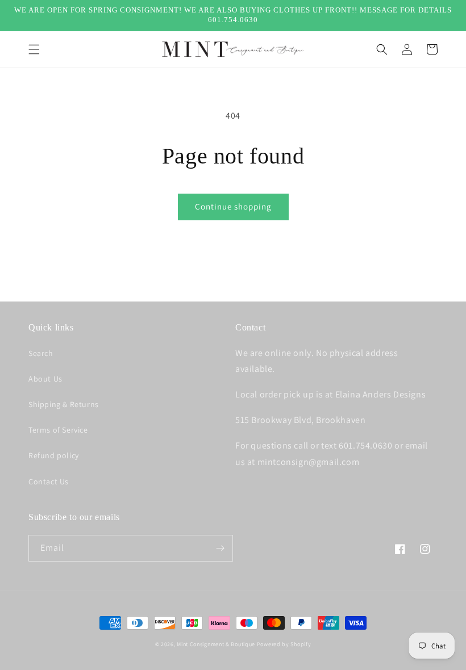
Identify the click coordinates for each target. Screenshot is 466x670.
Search (40, 353)
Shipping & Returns (63, 404)
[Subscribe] (219, 548)
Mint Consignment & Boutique (216, 644)
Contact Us (48, 481)
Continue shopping (233, 206)
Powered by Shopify (284, 644)
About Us (45, 379)
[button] (34, 49)
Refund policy (53, 455)
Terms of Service (58, 430)
